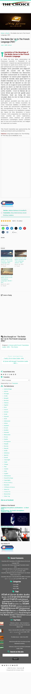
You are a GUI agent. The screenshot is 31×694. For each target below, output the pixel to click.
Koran (12, 605)
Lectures (25, 606)
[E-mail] (2, 374)
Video (14, 617)
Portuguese (7, 441)
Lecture (19, 606)
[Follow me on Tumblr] (10, 374)
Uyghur (6, 473)
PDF (29, 610)
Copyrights (7, 480)
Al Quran (12, 594)
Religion (27, 613)
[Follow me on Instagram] (8, 374)
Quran (10, 612)
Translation (20, 615)
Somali (6, 457)
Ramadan (6, 484)
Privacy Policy (8, 482)
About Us (6, 489)
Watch (14, 588)
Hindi (5, 418)
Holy (20, 604)
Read (7, 33)
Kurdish (6, 430)
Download (23, 596)
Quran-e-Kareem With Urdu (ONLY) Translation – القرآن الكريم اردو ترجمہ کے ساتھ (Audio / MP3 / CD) (20, 631)
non (17, 610)
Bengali (6, 398)
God (10, 603)
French (6, 409)
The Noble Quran (7, 615)
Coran (13, 596)
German (6, 411)
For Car (18, 601)
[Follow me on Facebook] (6, 374)
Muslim (4, 610)
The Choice (13, 668)
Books (4, 597)
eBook (6, 599)
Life (29, 606)
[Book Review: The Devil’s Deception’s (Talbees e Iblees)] (15, 519)
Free (4, 603)
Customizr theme (20, 670)
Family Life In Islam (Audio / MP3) (13, 358)
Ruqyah (6, 448)
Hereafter (16, 604)
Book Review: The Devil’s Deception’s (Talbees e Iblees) (12, 511)
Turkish (6, 469)
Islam (25, 603)
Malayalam (7, 434)
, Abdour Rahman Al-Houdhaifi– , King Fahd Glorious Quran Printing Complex (15, 213)
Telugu (6, 464)
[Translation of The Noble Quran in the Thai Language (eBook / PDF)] (21, 253)
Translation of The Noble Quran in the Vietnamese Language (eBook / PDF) (6, 279)
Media (13, 608)
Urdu (5, 471)
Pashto (6, 439)
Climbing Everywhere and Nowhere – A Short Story (15, 508)
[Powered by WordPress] (23, 667)
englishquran (7, 601)
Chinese (6, 402)
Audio (27, 594)
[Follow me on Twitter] (4, 374)
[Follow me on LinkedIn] (16, 374)
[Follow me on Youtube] (12, 374)
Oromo (6, 437)
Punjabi (6, 443)
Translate (15, 383)
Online (23, 610)
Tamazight (7, 459)
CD (8, 597)
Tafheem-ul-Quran (9, 487)
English (6, 405)
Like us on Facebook (7, 500)
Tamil (5, 462)
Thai (5, 466)
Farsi (5, 407)
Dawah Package (8, 478)
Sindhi (5, 450)
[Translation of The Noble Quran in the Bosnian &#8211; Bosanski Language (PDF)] (7, 253)
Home (2, 33)
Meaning (6, 608)
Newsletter (7, 494)
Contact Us (7, 491)
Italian (6, 423)
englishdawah (23, 599)
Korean (6, 427)
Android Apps (8, 389)
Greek (5, 414)
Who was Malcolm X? (7, 527)
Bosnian (6, 400)
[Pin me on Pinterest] (14, 374)
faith (13, 601)
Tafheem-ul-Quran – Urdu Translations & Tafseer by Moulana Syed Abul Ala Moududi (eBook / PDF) (19, 624)
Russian (6, 446)
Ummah (28, 615)
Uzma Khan (4, 561)
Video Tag (7, 496)
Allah (4, 594)
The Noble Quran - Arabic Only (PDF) (19, 637)
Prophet (3, 613)
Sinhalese (6, 453)
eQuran (6, 391)
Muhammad (25, 608)
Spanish (6, 455)
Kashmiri (6, 425)
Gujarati (6, 416)
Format (25, 601)
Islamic (5, 605)
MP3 (18, 608)
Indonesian (7, 421)
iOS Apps (6, 393)
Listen (14, 584)
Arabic (6, 396)
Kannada (6, 432)
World (19, 617)
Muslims (12, 611)
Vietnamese (7, 475)
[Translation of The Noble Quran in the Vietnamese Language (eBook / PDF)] (7, 271)
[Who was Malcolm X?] (15, 534)
